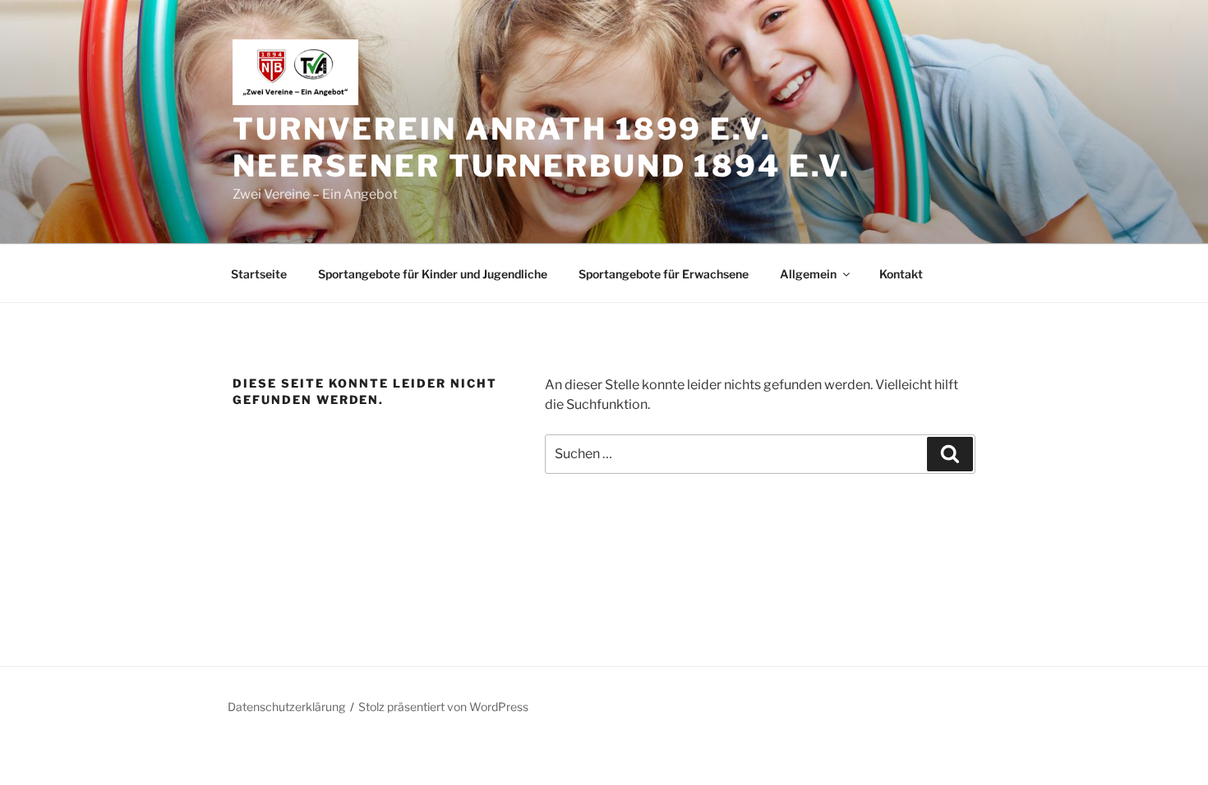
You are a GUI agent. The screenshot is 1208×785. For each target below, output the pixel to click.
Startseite (259, 274)
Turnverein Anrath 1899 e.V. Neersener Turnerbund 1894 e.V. (541, 147)
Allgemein (808, 274)
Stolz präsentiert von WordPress (443, 707)
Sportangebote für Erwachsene (664, 274)
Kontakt (901, 274)
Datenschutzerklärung (286, 707)
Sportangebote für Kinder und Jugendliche (432, 274)
